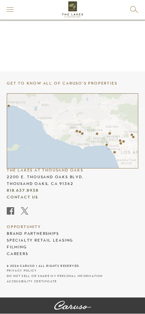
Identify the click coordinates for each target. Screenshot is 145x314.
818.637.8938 (23, 190)
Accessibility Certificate (32, 281)
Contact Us (22, 197)
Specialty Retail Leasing (40, 240)
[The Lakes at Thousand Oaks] (72, 306)
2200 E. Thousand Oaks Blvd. (45, 177)
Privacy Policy (22, 271)
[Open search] (134, 9)
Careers (17, 253)
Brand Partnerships (33, 233)
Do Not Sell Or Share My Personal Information (55, 276)
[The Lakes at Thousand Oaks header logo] (72, 9)
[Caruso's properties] (72, 131)
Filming (17, 247)
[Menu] (10, 9)
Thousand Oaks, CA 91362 (40, 183)
